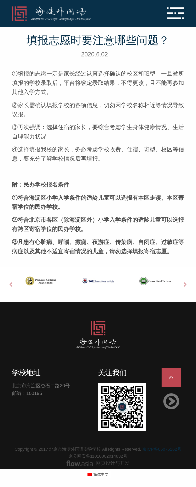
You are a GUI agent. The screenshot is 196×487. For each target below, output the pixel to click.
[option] (40, 280)
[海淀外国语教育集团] (69, 13)
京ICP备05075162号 (161, 449)
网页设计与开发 (113, 463)
